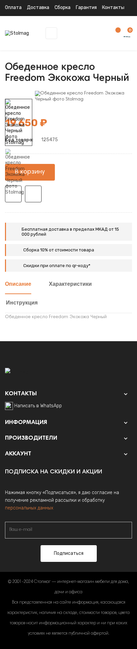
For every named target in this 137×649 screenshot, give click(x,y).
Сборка (62, 7)
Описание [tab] (18, 284)
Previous (18, 200)
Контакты (113, 7)
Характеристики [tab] (70, 284)
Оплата (13, 7)
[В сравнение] (33, 194)
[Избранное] (114, 33)
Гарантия (86, 7)
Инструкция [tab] (22, 303)
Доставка (38, 7)
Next (18, 94)
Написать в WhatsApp (38, 406)
